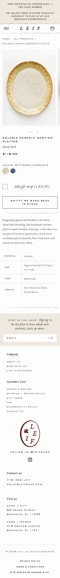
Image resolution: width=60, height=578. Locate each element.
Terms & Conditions (30, 567)
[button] (6, 28)
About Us (13, 362)
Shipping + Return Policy (26, 394)
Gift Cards (15, 398)
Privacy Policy (30, 561)
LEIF (20, 552)
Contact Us (15, 411)
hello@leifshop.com (24, 484)
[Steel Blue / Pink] (13, 170)
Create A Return (19, 389)
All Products (23, 39)
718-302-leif (18, 480)
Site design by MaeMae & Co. (30, 572)
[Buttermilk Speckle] (5, 170)
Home (6, 39)
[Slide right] (37, 132)
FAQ (9, 403)
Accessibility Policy (22, 407)
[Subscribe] (51, 338)
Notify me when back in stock (30, 202)
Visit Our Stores (19, 371)
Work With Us (16, 366)
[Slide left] (22, 132)
